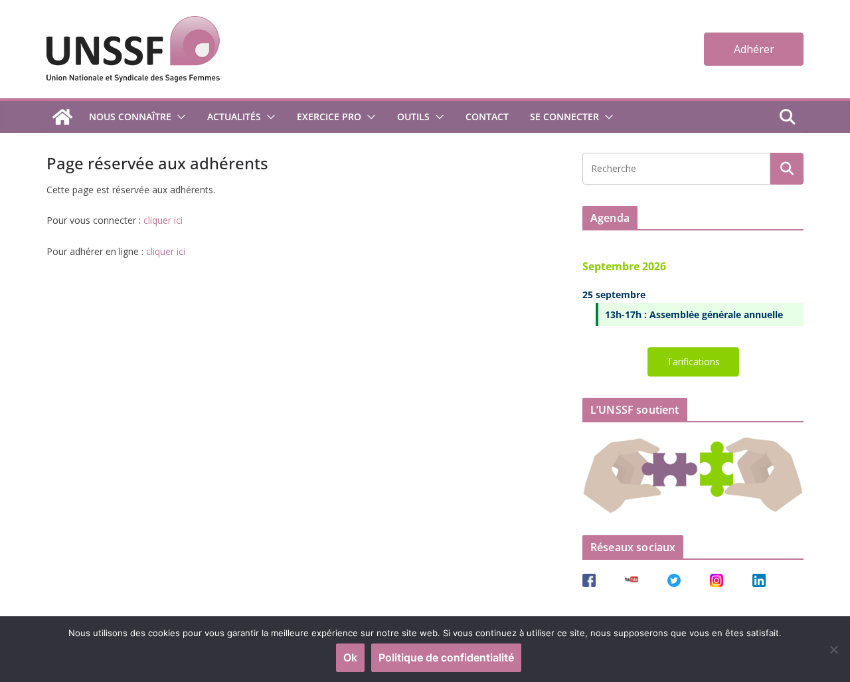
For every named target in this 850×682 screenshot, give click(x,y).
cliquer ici (163, 220)
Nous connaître (130, 116)
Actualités (234, 116)
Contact (487, 116)
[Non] (833, 649)
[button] (178, 117)
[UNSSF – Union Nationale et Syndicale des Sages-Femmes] (62, 117)
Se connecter (564, 116)
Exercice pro (329, 116)
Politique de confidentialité (446, 657)
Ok (350, 657)
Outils (413, 116)
